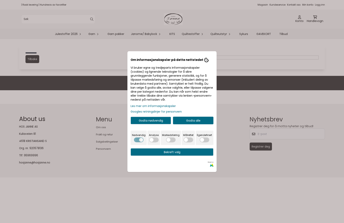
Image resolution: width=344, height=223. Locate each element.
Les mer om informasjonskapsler (153, 106)
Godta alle (193, 120)
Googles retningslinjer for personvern (156, 111)
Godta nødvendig (151, 120)
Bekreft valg (172, 152)
